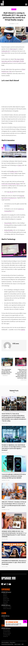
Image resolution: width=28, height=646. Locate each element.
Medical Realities (8, 230)
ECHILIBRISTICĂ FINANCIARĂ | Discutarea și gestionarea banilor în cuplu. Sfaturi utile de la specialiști (14, 562)
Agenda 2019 (6, 598)
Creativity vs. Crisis (7, 606)
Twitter (20, 165)
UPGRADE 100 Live (5, 616)
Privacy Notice (12, 642)
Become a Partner (7, 633)
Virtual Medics (8, 223)
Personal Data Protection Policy (7, 644)
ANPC (23, 644)
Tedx (10, 71)
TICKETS (5, 603)
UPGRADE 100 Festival (6, 592)
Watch (4, 619)
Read (4, 617)
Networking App (6, 629)
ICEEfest (14, 9)
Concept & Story (6, 631)
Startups (5, 595)
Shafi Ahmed (13, 49)
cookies (13, 624)
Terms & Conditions (5, 642)
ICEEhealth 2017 (5, 51)
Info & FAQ (5, 602)
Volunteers (5, 597)
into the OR (10, 191)
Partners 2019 (6, 600)
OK (25, 621)
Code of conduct (17, 644)
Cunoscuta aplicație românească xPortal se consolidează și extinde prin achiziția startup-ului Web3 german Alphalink (14, 476)
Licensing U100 (6, 634)
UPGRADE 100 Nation (6, 628)
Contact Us (5, 636)
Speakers (5, 593)
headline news (13, 171)
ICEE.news (16, 343)
